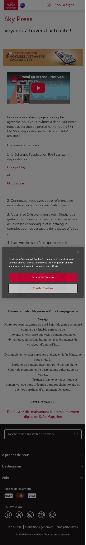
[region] (43, 272)
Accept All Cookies (43, 277)
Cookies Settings (43, 288)
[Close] (78, 252)
